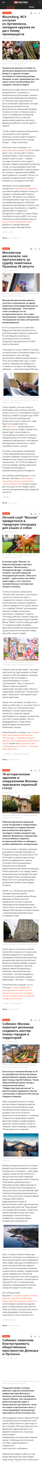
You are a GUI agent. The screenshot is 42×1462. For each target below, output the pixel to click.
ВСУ (11, 232)
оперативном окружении (25, 188)
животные (7, 754)
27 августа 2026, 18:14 (9, 270)
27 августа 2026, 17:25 (9, 1358)
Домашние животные (21, 754)
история (6, 1003)
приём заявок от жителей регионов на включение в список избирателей (18, 481)
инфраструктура (9, 1320)
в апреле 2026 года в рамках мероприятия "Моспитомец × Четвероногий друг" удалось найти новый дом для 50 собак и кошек (21, 738)
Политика (10, 7)
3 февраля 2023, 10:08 (9, 38)
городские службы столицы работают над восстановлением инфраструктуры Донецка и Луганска (19, 1298)
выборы (6, 497)
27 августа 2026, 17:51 (9, 792)
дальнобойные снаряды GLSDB (16, 150)
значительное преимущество (15, 222)
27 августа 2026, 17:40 (9, 1042)
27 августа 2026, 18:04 (9, 532)
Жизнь (31, 7)
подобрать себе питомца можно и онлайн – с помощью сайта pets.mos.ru (20, 746)
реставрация (16, 1003)
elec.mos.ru (12, 426)
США (5, 232)
